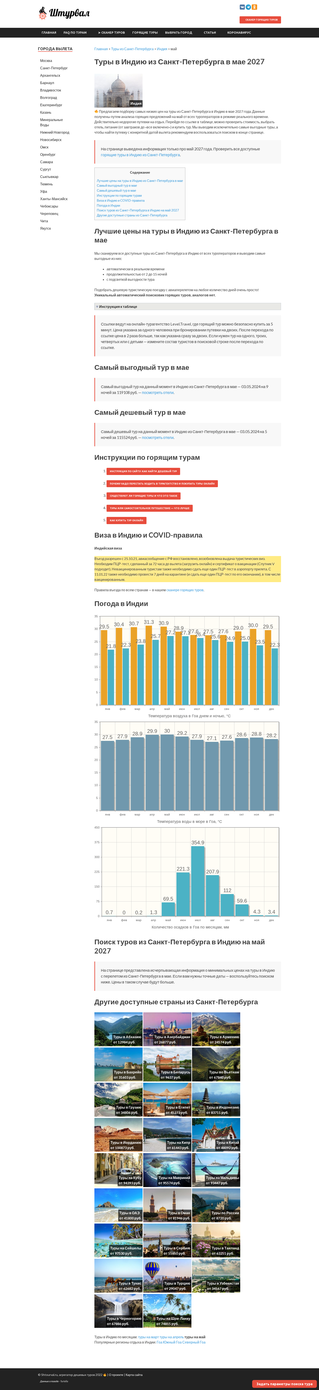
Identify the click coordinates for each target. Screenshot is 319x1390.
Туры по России (225, 1213)
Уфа (43, 191)
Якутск (45, 228)
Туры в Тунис (130, 1283)
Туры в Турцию (177, 1283)
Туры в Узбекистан (223, 1283)
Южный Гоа (172, 1342)
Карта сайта (134, 1375)
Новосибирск (50, 140)
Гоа (159, 1342)
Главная (49, 32)
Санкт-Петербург (54, 68)
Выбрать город (178, 32)
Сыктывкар (49, 176)
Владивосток (50, 90)
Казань (45, 112)
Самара (46, 162)
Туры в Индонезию (222, 1107)
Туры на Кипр (178, 1142)
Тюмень (46, 184)
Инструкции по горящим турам (119, 195)
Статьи (210, 32)
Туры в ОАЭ (129, 1213)
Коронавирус (239, 32)
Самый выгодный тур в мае (117, 185)
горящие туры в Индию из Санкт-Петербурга (140, 154)
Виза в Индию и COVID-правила (121, 200)
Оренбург (48, 154)
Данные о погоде (49, 1381)
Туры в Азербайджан (172, 1037)
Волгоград (48, 97)
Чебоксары (49, 206)
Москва (46, 60)
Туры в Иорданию (125, 1142)
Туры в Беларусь (175, 1072)
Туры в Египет (178, 1107)
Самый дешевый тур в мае (116, 190)
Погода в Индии (108, 205)
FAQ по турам (75, 32)
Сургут (45, 169)
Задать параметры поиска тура (284, 1384)
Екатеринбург (51, 105)
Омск (44, 147)
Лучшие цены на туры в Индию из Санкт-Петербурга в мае (140, 181)
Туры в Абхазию (127, 1037)
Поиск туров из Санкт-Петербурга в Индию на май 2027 (138, 210)
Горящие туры (145, 32)
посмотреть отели (158, 392)
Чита (44, 221)
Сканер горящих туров (261, 19)
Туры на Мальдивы (222, 1178)
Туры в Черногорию (124, 1318)
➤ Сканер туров (111, 32)
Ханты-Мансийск (53, 199)
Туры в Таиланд (225, 1248)
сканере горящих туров (185, 590)
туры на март (148, 1337)
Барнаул (47, 83)
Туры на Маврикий (174, 1178)
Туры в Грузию (128, 1107)
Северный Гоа (194, 1342)
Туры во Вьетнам (224, 1072)
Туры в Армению (224, 1037)
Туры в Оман (179, 1213)
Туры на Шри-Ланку (173, 1318)
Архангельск (50, 75)
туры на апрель (172, 1337)
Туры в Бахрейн (127, 1072)
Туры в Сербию (177, 1248)
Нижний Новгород (54, 132)
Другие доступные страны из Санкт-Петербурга (132, 215)
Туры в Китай (227, 1142)
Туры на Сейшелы (125, 1248)
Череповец (49, 213)
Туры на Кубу (130, 1178)
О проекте (116, 1375)
